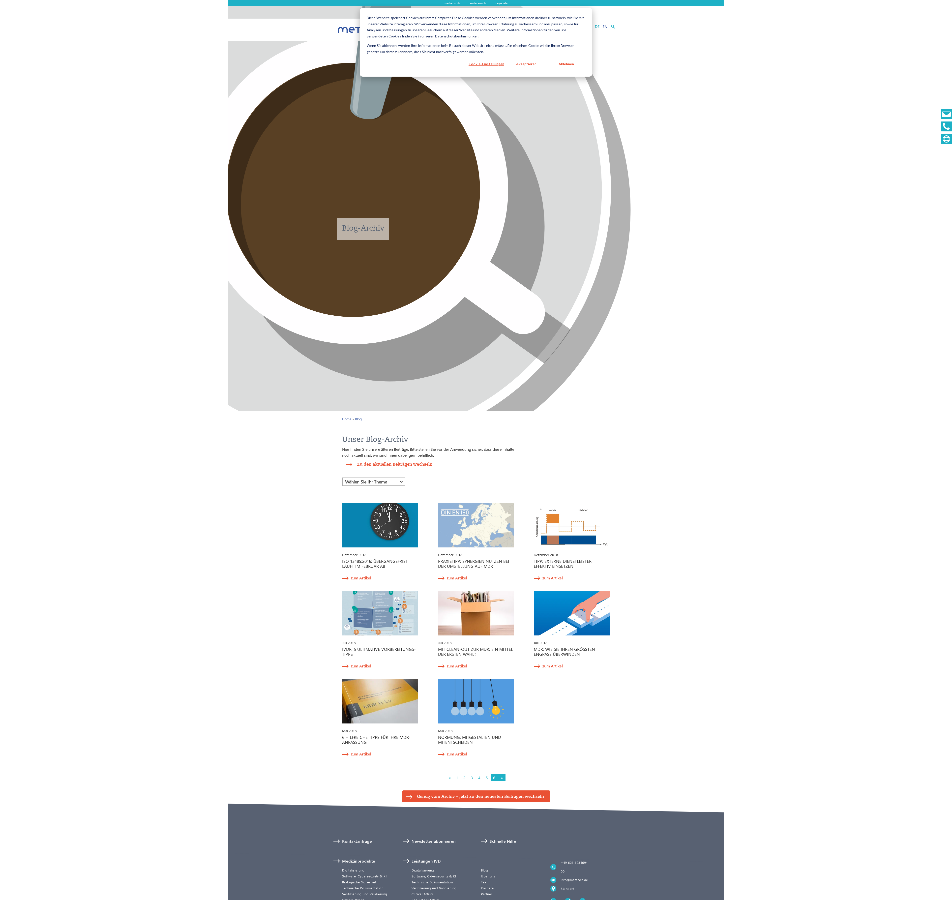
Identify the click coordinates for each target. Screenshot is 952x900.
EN (604, 26)
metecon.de (452, 3)
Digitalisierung (353, 870)
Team (485, 882)
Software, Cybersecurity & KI (364, 876)
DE (597, 26)
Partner (486, 894)
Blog (358, 419)
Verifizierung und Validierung (364, 894)
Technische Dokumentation (362, 888)
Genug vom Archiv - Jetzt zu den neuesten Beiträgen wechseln (480, 796)
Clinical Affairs (423, 894)
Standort (567, 889)
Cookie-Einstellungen (486, 64)
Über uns (488, 876)
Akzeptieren (526, 64)
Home (346, 419)
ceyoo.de (501, 3)
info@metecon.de (574, 880)
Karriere (487, 888)
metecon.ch (478, 3)
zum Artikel (361, 577)
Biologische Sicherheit (359, 882)
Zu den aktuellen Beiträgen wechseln (394, 464)
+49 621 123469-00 (574, 867)
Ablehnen (566, 64)
